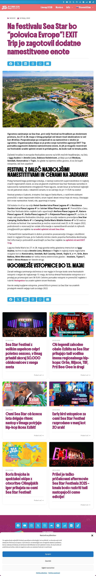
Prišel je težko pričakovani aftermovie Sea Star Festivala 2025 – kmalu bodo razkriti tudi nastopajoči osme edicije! (70, 485)
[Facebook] (18, 525)
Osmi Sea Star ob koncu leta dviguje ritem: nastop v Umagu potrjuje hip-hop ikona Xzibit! (24, 421)
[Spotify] (83, 2)
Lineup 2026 (46, 7)
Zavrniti (48, 561)
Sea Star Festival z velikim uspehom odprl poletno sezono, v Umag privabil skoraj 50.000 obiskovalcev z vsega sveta (24, 355)
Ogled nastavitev (48, 568)
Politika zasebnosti (54, 573)
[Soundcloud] (80, 2)
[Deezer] (86, 2)
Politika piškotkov (41, 573)
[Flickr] (89, 2)
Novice (59, 7)
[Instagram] (70, 2)
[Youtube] (66, 2)
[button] (92, 535)
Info (68, 7)
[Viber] (76, 2)
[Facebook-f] (63, 2)
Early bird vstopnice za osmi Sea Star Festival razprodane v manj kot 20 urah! (69, 421)
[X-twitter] (73, 2)
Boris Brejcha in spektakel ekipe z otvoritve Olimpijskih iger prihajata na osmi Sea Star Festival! (22, 483)
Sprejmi (48, 554)
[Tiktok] (93, 2)
